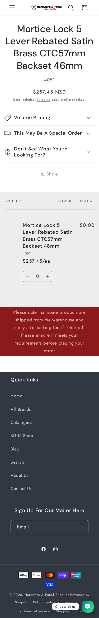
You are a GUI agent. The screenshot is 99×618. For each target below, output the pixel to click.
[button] (12, 7)
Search (17, 462)
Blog (15, 449)
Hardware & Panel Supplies (47, 594)
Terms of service (36, 611)
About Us (20, 475)
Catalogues (21, 422)
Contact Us (21, 488)
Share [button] (52, 174)
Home (16, 396)
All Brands (21, 409)
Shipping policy (68, 611)
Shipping (43, 99)
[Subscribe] (81, 527)
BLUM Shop (22, 436)
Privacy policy (73, 602)
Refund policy (44, 602)
